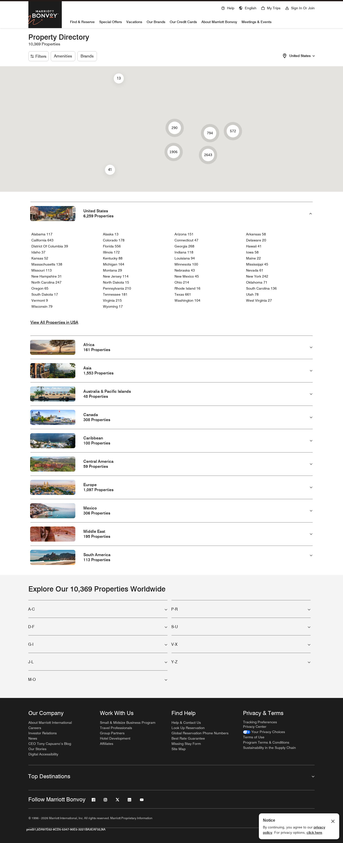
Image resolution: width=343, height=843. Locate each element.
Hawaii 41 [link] (254, 246)
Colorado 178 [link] (114, 240)
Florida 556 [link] (112, 246)
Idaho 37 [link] (38, 252)
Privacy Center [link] (254, 727)
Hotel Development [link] (115, 738)
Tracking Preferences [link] (260, 722)
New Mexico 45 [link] (187, 276)
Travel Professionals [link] (116, 728)
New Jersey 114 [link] (116, 276)
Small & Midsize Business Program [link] (127, 723)
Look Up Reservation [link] (188, 728)
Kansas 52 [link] (39, 258)
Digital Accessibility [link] (43, 754)
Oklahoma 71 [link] (256, 282)
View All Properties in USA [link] (54, 322)
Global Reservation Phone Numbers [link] (200, 733)
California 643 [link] (42, 240)
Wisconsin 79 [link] (41, 306)
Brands (87, 56)
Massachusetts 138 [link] (46, 264)
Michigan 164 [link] (113, 264)
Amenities (63, 56)
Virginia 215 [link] (112, 300)
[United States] (314, 55)
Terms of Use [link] (253, 737)
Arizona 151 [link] (184, 234)
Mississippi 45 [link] (257, 264)
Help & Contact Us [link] (186, 723)
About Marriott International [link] (50, 723)
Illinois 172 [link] (111, 252)
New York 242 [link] (257, 276)
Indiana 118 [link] (184, 252)
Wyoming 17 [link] (113, 306)
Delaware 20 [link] (256, 240)
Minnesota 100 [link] (186, 264)
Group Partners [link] (112, 733)
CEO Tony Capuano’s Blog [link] (49, 744)
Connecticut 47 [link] (186, 240)
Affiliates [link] (106, 744)
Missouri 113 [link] (41, 270)
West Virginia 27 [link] (259, 300)
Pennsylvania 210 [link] (117, 288)
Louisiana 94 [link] (185, 258)
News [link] (32, 738)
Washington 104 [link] (187, 300)
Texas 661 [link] (183, 294)
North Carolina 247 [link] (46, 282)
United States (300, 56)
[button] (248, 7)
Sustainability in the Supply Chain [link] (269, 748)
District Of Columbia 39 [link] (49, 246)
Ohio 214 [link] (182, 282)
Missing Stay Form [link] (186, 744)
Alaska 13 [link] (111, 234)
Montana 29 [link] (112, 270)
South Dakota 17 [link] (44, 294)
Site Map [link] (179, 749)
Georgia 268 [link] (184, 246)
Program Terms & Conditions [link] (266, 742)
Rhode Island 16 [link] (187, 288)
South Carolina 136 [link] (261, 288)
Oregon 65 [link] (39, 288)
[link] (264, 732)
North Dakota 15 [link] (116, 282)
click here (314, 832)
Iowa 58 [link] (252, 252)
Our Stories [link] (37, 749)
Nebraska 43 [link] (185, 270)
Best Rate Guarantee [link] (188, 738)
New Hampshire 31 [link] (46, 276)
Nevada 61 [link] (254, 270)
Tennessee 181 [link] (115, 294)
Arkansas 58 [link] (256, 234)
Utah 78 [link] (252, 294)
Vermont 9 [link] (39, 300)
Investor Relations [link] (42, 733)
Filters (40, 56)
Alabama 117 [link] (41, 234)
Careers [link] (34, 728)
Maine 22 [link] (253, 258)
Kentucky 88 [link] (113, 258)
